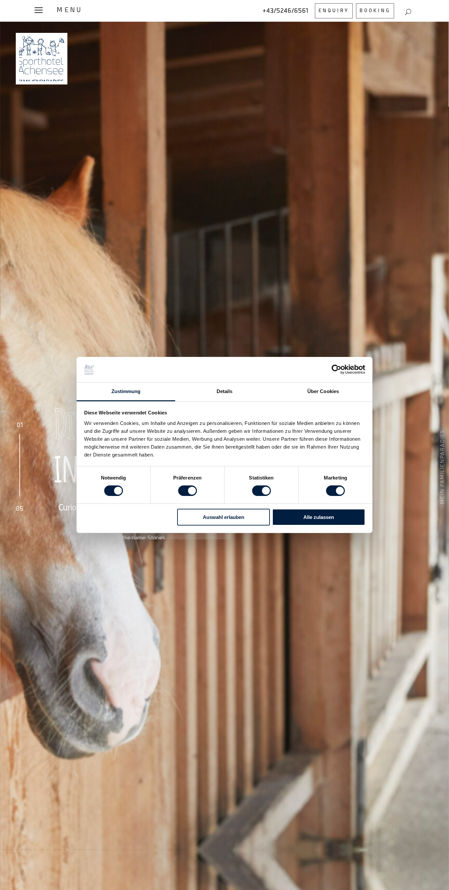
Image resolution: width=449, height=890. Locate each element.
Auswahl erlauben (223, 517)
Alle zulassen (318, 517)
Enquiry (334, 10)
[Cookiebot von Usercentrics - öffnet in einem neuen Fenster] (336, 369)
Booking (375, 10)
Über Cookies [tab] (323, 391)
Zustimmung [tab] (126, 391)
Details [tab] (225, 391)
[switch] (187, 490)
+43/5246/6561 (285, 10)
